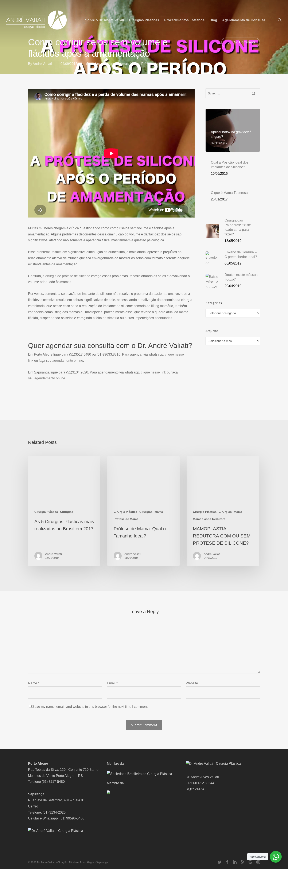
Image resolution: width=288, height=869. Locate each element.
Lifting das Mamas (115, 64)
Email (112, 683)
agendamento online (67, 360)
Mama (135, 64)
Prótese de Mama (154, 64)
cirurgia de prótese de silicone (67, 276)
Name (33, 683)
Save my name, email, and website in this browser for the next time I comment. (90, 706)
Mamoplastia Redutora (209, 519)
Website (192, 683)
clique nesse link (153, 372)
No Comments (244, 42)
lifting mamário (162, 306)
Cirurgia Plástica (46, 511)
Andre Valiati (42, 64)
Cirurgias (93, 64)
